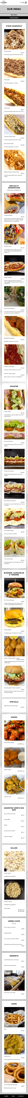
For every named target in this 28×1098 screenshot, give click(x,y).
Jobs (13, 1096)
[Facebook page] (21, 2)
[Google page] (23, 2)
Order (6, 1096)
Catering (21, 1096)
